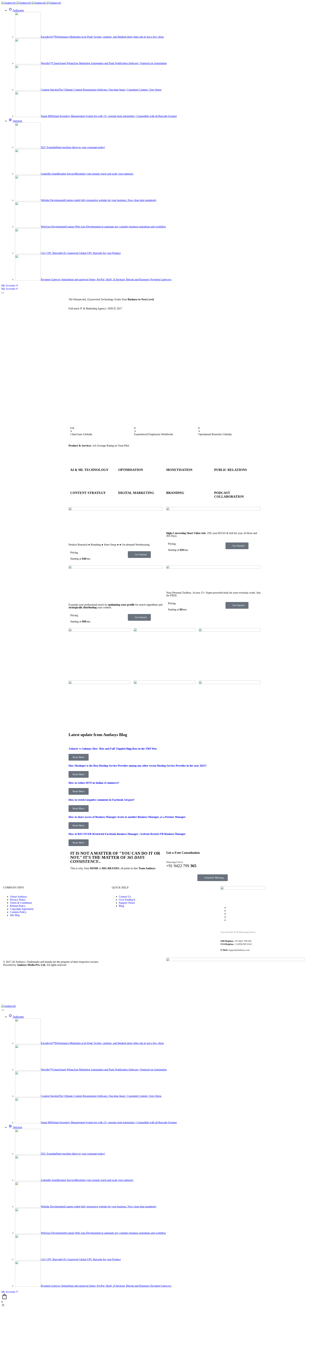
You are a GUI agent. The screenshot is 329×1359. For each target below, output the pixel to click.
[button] (79, 757)
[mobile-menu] (2, 292)
